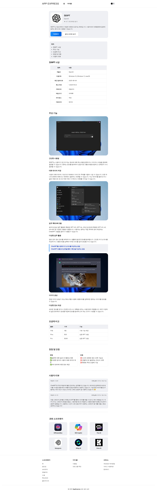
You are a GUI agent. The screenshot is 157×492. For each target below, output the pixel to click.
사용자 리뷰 (57, 56)
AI (42, 464)
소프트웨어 (46, 460)
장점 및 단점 (57, 54)
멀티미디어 (45, 481)
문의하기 (106, 469)
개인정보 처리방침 (109, 464)
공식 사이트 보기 (70, 34)
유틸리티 (45, 472)
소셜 (43, 475)
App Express (50, 3)
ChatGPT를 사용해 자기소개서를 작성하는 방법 (65, 246)
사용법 (75, 464)
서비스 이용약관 (108, 466)
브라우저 (45, 469)
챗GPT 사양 (57, 47)
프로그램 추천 (77, 466)
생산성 (44, 466)
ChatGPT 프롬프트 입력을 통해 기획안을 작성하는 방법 (68, 249)
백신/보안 (45, 478)
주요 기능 (56, 49)
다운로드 (56, 34)
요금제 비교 (57, 52)
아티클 (69, 3)
